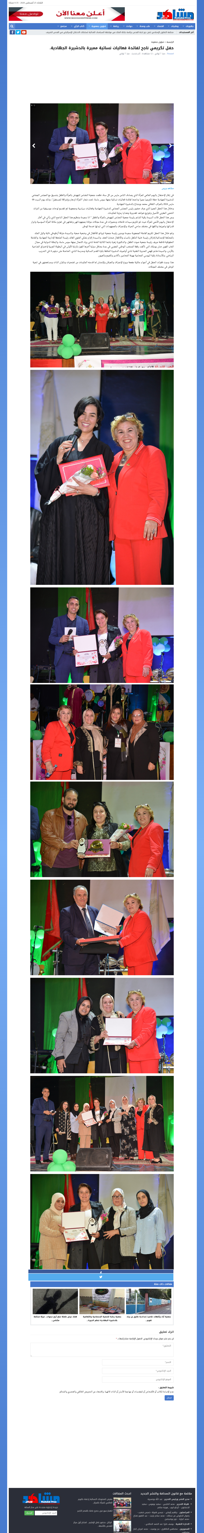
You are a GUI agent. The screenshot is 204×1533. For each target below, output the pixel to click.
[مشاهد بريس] (160, 14)
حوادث (129, 26)
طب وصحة (145, 26)
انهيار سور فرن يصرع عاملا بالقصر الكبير (94, 1511)
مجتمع (63, 26)
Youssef (170, 54)
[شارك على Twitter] (101, 1277)
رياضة (116, 26)
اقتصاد (160, 26)
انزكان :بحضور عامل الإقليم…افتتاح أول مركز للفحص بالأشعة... (92, 1524)
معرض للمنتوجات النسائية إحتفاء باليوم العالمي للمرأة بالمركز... (95, 1501)
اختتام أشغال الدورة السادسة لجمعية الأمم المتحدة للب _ (148, 32)
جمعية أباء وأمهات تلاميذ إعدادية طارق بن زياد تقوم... (149, 1318)
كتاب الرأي (79, 26)
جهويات (190, 26)
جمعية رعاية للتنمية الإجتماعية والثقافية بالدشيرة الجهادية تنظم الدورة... (102, 1318)
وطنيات (174, 26)
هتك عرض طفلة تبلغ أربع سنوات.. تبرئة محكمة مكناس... (55, 1318)
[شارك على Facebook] (101, 1273)
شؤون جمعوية (98, 26)
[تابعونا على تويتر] (18, 32)
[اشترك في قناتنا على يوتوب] (23, 32)
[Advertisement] (102, 78)
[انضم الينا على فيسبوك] (12, 32)
